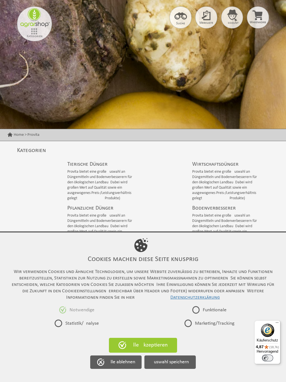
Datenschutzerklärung (195, 297)
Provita (33, 134)
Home (19, 134)
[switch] (267, 358)
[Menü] (277, 324)
